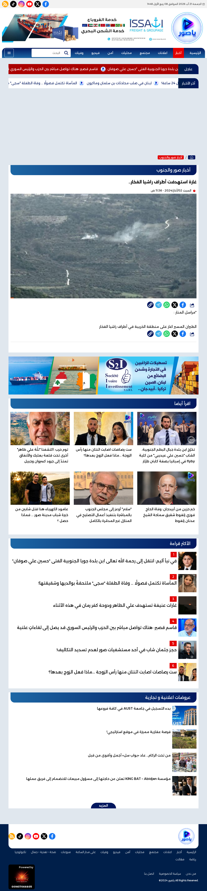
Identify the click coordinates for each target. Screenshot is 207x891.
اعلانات (162, 53)
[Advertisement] (103, 120)
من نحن (191, 873)
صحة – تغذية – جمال (43, 852)
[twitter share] (174, 305)
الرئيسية (195, 53)
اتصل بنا (149, 873)
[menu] (9, 53)
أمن (110, 53)
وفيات (79, 53)
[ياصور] (187, 23)
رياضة (192, 859)
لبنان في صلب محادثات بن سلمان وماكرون (152, 83)
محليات (126, 53)
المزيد (103, 805)
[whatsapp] (150, 305)
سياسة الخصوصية (170, 873)
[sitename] (186, 836)
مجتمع (145, 53)
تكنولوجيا (20, 852)
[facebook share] (183, 305)
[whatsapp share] (166, 305)
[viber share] (158, 305)
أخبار (178, 53)
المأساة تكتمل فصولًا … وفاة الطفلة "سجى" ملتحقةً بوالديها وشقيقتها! (55, 83)
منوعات (66, 852)
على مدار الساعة (86, 852)
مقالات (179, 859)
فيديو (95, 53)
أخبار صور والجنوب (170, 157)
